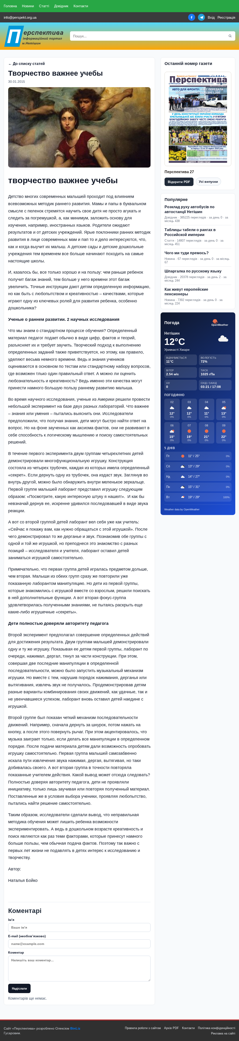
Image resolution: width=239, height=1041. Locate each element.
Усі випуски (208, 181)
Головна (10, 6)
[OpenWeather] (220, 322)
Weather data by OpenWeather (182, 509)
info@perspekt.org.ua (20, 17)
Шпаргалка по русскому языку (193, 271)
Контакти (81, 6)
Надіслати (19, 988)
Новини (28, 6)
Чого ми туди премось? (187, 253)
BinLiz (75, 1028)
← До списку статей (26, 64)
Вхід (211, 17)
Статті (44, 6)
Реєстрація (226, 17)
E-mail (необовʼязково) (27, 936)
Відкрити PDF (179, 182)
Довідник (61, 6)
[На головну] (34, 36)
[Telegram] (201, 17)
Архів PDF (171, 1028)
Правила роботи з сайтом (143, 1028)
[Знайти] (230, 36)
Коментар (16, 952)
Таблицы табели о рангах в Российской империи (190, 232)
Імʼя (11, 920)
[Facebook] (191, 17)
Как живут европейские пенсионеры (186, 291)
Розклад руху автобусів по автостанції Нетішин (189, 209)
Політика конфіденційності (216, 1028)
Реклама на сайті (223, 1033)
